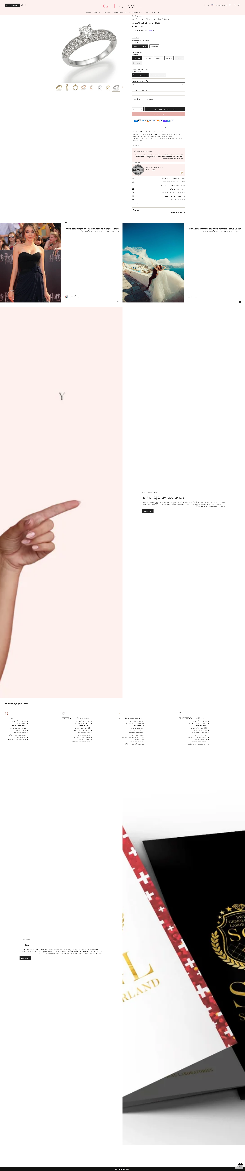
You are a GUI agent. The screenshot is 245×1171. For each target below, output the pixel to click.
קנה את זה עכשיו (158, 114)
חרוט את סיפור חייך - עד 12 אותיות (142, 99)
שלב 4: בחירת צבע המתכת (140, 81)
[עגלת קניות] (239, 5)
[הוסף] (181, 172)
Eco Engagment (137, 16)
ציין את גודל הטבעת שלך (139, 90)
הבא (242, 263)
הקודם (55, 49)
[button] (122, 1169)
